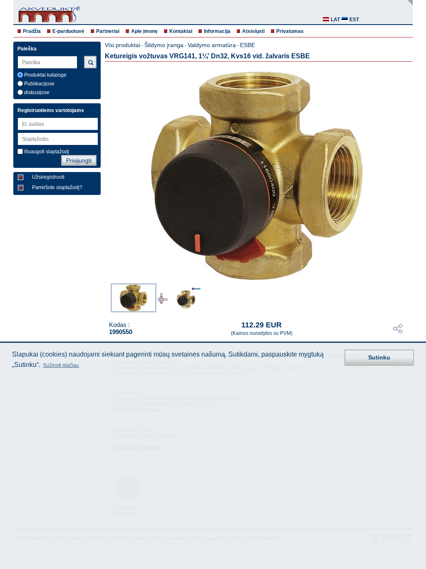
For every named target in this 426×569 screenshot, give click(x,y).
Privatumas (290, 31)
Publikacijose (39, 84)
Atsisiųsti (253, 31)
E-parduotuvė (68, 31)
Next (407, 297)
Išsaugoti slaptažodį (46, 152)
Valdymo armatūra (212, 45)
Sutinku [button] (379, 357)
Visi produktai (122, 45)
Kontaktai (180, 31)
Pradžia (32, 31)
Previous (106, 297)
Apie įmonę (144, 31)
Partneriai (107, 31)
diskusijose (37, 92)
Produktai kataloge (45, 75)
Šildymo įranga (163, 45)
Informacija (217, 31)
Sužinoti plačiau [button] (61, 365)
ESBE (247, 45)
